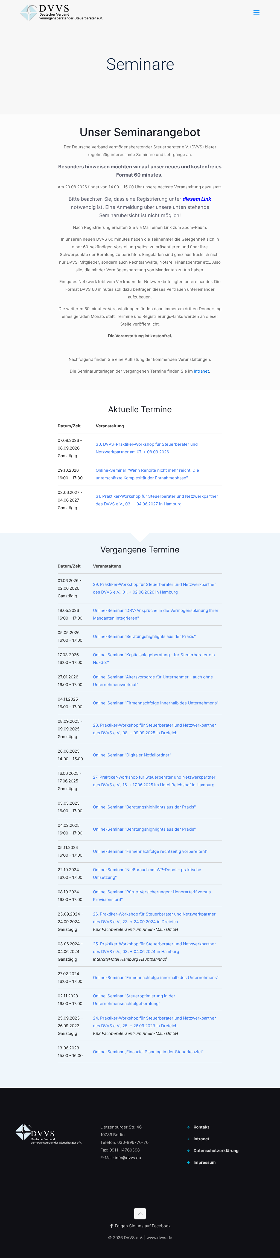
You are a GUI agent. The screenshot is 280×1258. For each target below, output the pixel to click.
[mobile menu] (256, 12)
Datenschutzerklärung (216, 1150)
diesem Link (197, 199)
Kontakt (201, 1127)
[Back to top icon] (140, 1213)
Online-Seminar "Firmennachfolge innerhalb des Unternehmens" (155, 703)
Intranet (201, 371)
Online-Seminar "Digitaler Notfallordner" (132, 755)
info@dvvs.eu (128, 1157)
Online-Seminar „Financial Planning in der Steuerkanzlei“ (148, 1051)
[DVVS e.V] (61, 12)
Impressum (205, 1162)
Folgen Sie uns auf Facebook (142, 1225)
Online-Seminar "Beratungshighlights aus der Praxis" (144, 636)
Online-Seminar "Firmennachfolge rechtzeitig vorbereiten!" (150, 851)
